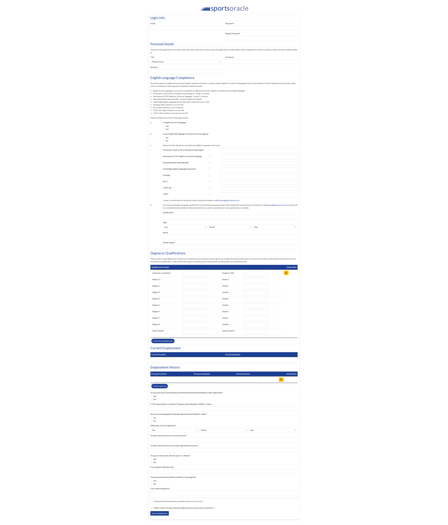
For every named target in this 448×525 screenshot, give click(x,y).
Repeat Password (232, 33)
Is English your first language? (174, 122)
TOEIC (165, 194)
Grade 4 (225, 298)
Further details (169, 242)
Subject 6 (156, 311)
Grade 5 (225, 305)
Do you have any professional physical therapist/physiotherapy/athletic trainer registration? (186, 392)
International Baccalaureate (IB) (175, 162)
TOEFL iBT (167, 188)
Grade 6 (225, 311)
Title (152, 57)
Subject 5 (156, 305)
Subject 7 (156, 318)
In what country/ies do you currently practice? (168, 435)
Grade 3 (225, 292)
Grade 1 (225, 279)
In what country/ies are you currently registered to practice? (174, 445)
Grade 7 (225, 318)
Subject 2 (156, 286)
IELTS (165, 181)
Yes (167, 126)
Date (165, 222)
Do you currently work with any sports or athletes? (170, 455)
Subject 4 (156, 298)
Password (229, 23)
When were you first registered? (163, 425)
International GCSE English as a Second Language (182, 156)
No (167, 129)
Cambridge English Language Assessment (179, 169)
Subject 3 (156, 292)
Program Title (227, 273)
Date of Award (228, 331)
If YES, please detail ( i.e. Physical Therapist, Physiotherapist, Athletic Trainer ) (181, 404)
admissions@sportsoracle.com (227, 200)
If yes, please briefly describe (162, 467)
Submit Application (159, 513)
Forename (229, 57)
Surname (153, 67)
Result (165, 232)
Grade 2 (225, 286)
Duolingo (166, 175)
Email (152, 23)
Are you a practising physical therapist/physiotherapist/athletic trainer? (178, 414)
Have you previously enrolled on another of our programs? (173, 477)
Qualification (168, 212)
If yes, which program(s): (160, 488)
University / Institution (161, 273)
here (212, 508)
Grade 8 (225, 324)
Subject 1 (156, 279)
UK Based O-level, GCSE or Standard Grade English (183, 150)
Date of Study (157, 331)
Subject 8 (156, 324)
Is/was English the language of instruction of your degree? (186, 134)
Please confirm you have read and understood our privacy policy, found (183, 508)
